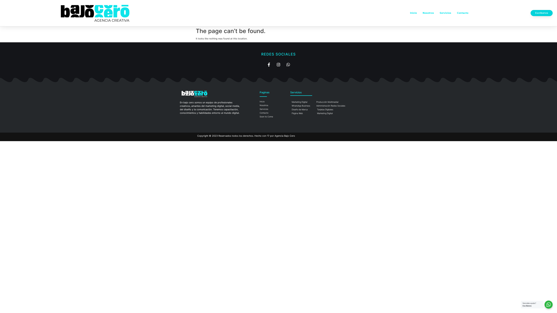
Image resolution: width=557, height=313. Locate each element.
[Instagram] (279, 65)
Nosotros (428, 13)
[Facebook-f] (269, 65)
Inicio (413, 13)
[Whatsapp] (288, 65)
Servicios (445, 13)
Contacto (462, 13)
